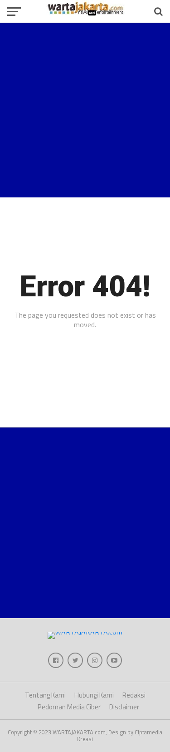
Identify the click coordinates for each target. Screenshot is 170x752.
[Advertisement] (85, 110)
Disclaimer (124, 707)
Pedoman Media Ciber (69, 707)
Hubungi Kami (94, 695)
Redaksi (134, 695)
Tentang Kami (45, 695)
